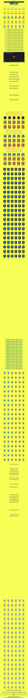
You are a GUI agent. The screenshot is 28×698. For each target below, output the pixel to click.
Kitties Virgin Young (14, 85)
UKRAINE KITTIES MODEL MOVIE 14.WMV (15, 49)
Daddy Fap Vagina (14, 72)
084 (23, 230)
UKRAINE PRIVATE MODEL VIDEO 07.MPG (14, 148)
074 (8, 225)
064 (16, 216)
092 (8, 239)
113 (19, 253)
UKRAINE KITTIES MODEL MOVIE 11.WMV (15, 44)
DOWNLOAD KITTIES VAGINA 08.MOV (14, 350)
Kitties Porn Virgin (14, 65)
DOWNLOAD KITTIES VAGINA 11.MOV (14, 354)
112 (16, 253)
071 (19, 221)
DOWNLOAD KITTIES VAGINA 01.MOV (14, 339)
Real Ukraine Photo (14, 497)
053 (19, 207)
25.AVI (23, 160)
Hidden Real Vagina (9, 690)
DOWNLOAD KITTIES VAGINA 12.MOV (14, 356)
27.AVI (9, 165)
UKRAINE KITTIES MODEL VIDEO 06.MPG (14, 133)
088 (16, 235)
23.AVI (14, 160)
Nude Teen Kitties (14, 514)
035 (19, 193)
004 (16, 171)
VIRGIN (4, 9)
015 (12, 180)
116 (8, 257)
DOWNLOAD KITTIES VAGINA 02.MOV (14, 341)
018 (23, 180)
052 (16, 207)
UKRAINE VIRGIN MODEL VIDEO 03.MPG (14, 115)
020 (8, 184)
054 (23, 207)
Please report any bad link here (14, 696)
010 (16, 175)
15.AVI (23, 142)
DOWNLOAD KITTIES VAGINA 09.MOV (14, 351)
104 (8, 248)
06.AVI (23, 27)
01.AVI (5, 27)
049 (4, 207)
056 (8, 212)
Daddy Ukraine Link (14, 88)
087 (12, 235)
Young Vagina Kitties (14, 509)
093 (12, 239)
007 (4, 175)
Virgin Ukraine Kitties (14, 79)
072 (23, 221)
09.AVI (18, 128)
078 (23, 225)
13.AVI (14, 142)
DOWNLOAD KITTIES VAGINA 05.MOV (14, 345)
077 (19, 225)
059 (19, 212)
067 (4, 221)
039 (12, 198)
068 (8, 221)
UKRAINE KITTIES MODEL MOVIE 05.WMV (15, 35)
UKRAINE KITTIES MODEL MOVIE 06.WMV (15, 36)
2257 (20, 697)
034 (16, 193)
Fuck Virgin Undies (14, 95)
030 (23, 189)
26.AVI (5, 165)
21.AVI (5, 160)
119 (19, 257)
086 (8, 235)
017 (19, 180)
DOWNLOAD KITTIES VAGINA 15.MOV (14, 361)
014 (8, 180)
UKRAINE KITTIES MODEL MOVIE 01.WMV (15, 29)
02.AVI (8, 27)
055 (4, 212)
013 (4, 180)
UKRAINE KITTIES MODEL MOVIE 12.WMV (15, 46)
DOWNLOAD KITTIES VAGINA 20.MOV (14, 368)
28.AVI (14, 165)
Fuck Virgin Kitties (14, 494)
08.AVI (14, 128)
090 (23, 235)
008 (8, 175)
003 (12, 171)
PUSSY (4, 22)
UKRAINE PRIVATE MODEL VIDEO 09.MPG (14, 151)
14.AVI (18, 142)
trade (22, 697)
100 (16, 244)
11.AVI (5, 142)
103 (4, 248)
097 (4, 244)
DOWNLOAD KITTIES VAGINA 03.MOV (14, 342)
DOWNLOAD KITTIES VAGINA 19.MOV (14, 367)
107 (19, 248)
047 (19, 203)
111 (12, 253)
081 (12, 230)
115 (4, 257)
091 (4, 239)
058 (16, 212)
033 (12, 193)
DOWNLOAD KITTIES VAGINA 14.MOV (14, 359)
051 (12, 207)
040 (16, 198)
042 (23, 198)
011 (19, 175)
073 (4, 225)
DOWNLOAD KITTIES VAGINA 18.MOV (14, 365)
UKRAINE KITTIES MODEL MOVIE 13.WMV (15, 47)
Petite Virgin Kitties (14, 500)
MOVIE (4, 18)
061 (4, 216)
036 (23, 193)
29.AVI (18, 165)
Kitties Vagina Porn (14, 496)
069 (12, 221)
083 (19, 230)
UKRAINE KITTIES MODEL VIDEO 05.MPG (14, 131)
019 (4, 184)
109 (4, 253)
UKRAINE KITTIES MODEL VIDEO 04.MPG (14, 130)
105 (12, 248)
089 (19, 235)
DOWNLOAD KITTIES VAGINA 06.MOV (14, 347)
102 (23, 244)
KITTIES (4, 13)
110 (8, 253)
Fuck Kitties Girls (14, 81)
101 (19, 244)
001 (4, 171)
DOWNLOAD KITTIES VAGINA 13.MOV (14, 357)
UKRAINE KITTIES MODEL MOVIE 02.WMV (15, 30)
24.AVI (18, 160)
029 (19, 189)
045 (12, 203)
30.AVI (23, 165)
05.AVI (19, 27)
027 (12, 189)
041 (19, 198)
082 (16, 230)
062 (8, 216)
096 (23, 239)
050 (8, 207)
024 (23, 184)
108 (23, 248)
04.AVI (16, 27)
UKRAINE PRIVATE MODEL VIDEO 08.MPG (14, 150)
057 (12, 212)
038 (8, 198)
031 (4, 193)
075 (12, 225)
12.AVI (9, 142)
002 (8, 171)
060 (23, 212)
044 (8, 203)
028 (16, 189)
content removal (8, 697)
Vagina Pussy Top (14, 74)
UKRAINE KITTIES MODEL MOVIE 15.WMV (15, 50)
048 (23, 203)
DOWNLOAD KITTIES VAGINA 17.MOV (14, 364)
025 (4, 189)
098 (8, 244)
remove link (13, 697)
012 (23, 175)
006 (23, 171)
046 (16, 203)
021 (12, 184)
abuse (17, 697)
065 (19, 216)
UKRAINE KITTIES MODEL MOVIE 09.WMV (15, 41)
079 (4, 230)
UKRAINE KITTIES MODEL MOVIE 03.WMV (15, 32)
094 (16, 239)
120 (23, 257)
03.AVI (12, 27)
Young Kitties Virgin (14, 502)
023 (19, 184)
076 (16, 225)
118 (16, 257)
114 (23, 253)
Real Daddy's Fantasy (18, 690)
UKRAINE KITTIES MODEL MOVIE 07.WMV (15, 38)
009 (12, 175)
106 (16, 248)
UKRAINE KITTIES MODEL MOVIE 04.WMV (15, 33)
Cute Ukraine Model (14, 499)
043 (4, 203)
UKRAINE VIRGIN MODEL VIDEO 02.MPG (14, 113)
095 (19, 239)
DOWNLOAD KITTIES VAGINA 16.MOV (14, 362)
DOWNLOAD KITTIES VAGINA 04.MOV (14, 344)
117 (12, 257)
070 (16, 221)
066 (23, 216)
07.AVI (9, 128)
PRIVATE (5, 156)
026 (8, 189)
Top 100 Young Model (14, 76)
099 (12, 244)
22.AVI (9, 160)
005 (19, 171)
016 (16, 180)
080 (8, 230)
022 (16, 184)
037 (4, 198)
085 (4, 235)
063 (12, 216)
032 (8, 193)
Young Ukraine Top (14, 99)
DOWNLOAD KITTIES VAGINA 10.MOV (14, 353)
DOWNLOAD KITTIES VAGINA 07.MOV (14, 348)
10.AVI (23, 128)
